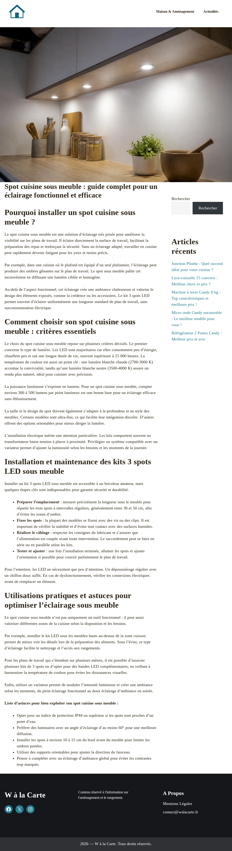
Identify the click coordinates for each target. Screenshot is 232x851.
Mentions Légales (177, 803)
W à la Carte (25, 795)
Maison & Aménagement (175, 11)
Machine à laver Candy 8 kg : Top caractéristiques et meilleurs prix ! (196, 298)
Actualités (210, 11)
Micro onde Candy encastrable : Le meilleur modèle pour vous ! (197, 318)
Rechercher (181, 198)
